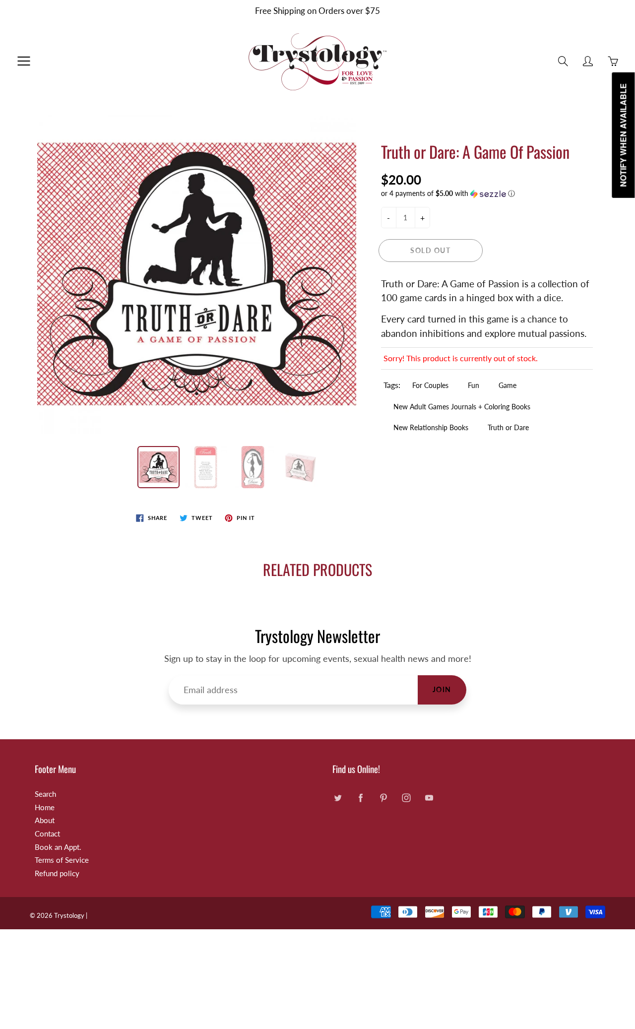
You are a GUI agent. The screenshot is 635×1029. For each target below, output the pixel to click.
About (45, 820)
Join (442, 689)
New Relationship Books (430, 427)
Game (507, 385)
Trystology (69, 915)
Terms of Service (62, 860)
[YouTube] (429, 798)
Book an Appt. (58, 847)
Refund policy (57, 873)
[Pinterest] (383, 798)
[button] (487, 193)
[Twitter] (337, 798)
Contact (47, 834)
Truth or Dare (508, 427)
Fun (473, 385)
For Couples (430, 385)
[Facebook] (360, 798)
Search (45, 794)
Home (45, 807)
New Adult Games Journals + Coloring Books (461, 406)
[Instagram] (406, 798)
